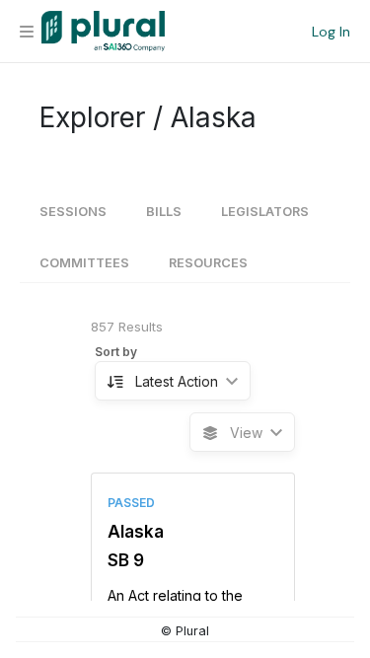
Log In (331, 31)
